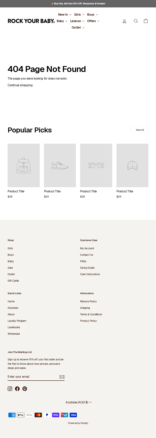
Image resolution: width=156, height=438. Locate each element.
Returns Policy (88, 301)
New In (63, 15)
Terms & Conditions (91, 314)
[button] (146, 21)
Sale (10, 267)
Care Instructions (90, 274)
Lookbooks (14, 327)
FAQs (83, 261)
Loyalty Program (17, 321)
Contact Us (86, 254)
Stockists (13, 308)
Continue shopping (20, 85)
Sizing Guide (87, 267)
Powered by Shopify (78, 423)
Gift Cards (13, 280)
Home (11, 301)
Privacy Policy (88, 321)
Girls (78, 15)
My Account (87, 248)
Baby (60, 21)
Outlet (76, 27)
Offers (91, 21)
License (75, 21)
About (11, 314)
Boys (91, 15)
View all (140, 129)
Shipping (85, 308)
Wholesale (14, 333)
